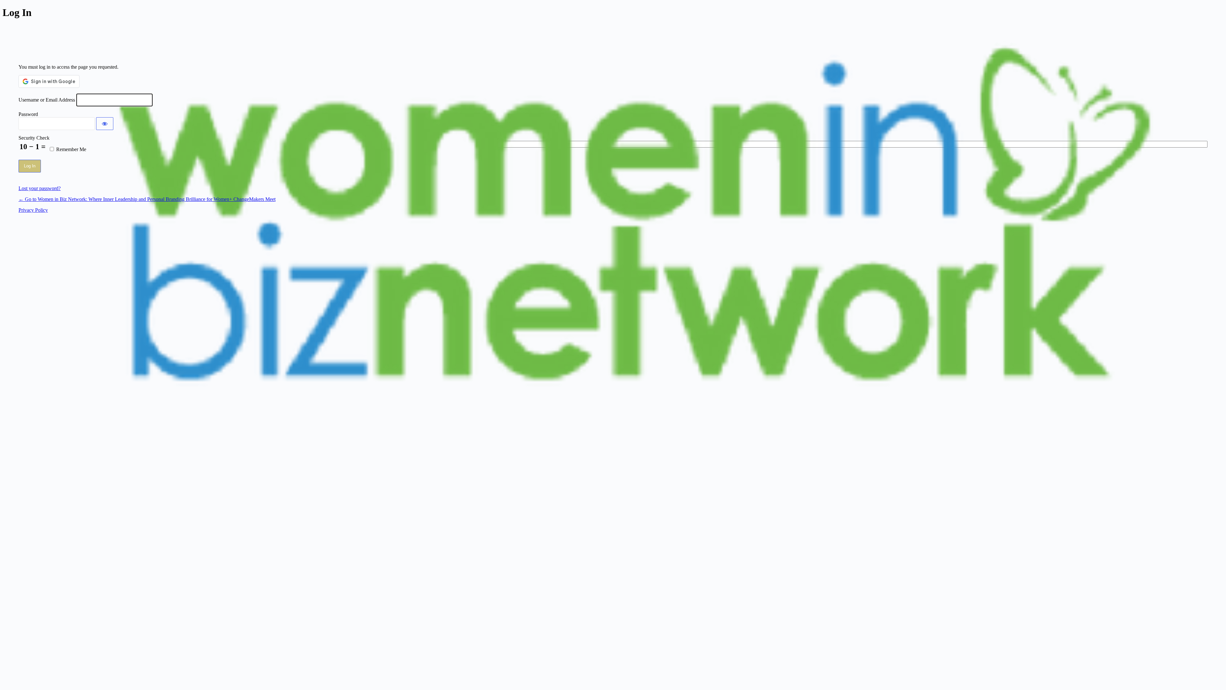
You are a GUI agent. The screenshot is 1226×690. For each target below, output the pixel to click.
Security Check (34, 138)
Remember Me (71, 149)
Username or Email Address (47, 100)
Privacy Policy (33, 210)
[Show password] (104, 123)
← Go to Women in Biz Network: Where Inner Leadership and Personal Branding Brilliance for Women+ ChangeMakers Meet (147, 199)
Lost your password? (40, 188)
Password (28, 114)
